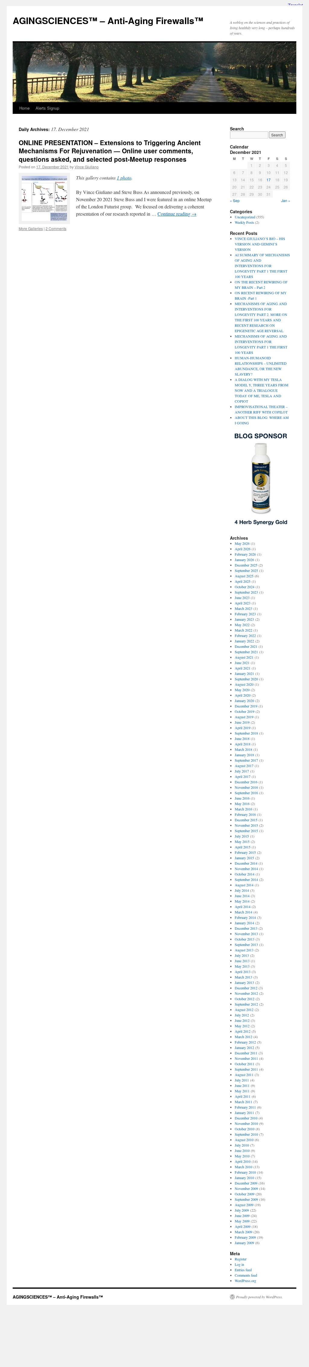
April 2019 (242, 727)
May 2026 (242, 543)
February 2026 (245, 554)
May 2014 (242, 901)
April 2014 (242, 906)
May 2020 (242, 689)
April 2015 (242, 846)
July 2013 (242, 955)
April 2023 (242, 603)
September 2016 (246, 792)
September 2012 (246, 1004)
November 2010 (246, 1123)
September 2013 (246, 944)
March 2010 (243, 1166)
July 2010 (242, 1145)
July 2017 (242, 771)
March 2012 (243, 1036)
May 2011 (242, 1090)
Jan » (285, 200)
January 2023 (244, 619)
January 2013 (244, 982)
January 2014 (244, 922)
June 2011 (242, 1085)
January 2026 (244, 559)
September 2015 (246, 830)
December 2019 (246, 706)
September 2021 (246, 651)
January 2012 (244, 1047)
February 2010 (245, 1172)
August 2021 (244, 657)
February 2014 (245, 917)
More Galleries (31, 228)
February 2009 (245, 1237)
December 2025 (246, 565)
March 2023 (243, 608)
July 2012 (242, 1015)
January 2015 (244, 857)
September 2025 (246, 570)
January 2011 (244, 1112)
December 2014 (246, 863)
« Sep (235, 200)
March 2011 (243, 1101)
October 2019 (244, 711)
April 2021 (242, 668)
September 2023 (246, 592)
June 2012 (242, 1020)
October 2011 (244, 1063)
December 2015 (246, 819)
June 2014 (242, 895)
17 (268, 179)
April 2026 (242, 548)
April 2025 (242, 581)
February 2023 (245, 613)
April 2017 (242, 776)
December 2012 (246, 987)
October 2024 (244, 586)
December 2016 (246, 781)
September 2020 (246, 678)
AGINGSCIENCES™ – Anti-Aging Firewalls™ (108, 20)
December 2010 (246, 1118)
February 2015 (245, 852)
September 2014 (246, 879)
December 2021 (246, 646)
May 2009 (242, 1221)
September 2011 (246, 1069)
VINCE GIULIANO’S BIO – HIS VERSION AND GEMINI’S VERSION (260, 244)
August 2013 (244, 949)
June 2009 (242, 1215)
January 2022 (244, 640)
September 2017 (246, 760)
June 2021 (242, 662)
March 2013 (243, 977)
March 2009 (243, 1231)
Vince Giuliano (87, 166)
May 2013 (242, 966)
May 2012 (242, 1025)
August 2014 (244, 884)
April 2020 (242, 695)
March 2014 (243, 912)
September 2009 (246, 1199)
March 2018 (243, 749)
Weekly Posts (244, 222)
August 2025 (244, 575)
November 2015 (246, 825)
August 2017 (244, 765)
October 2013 (244, 939)
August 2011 (244, 1074)
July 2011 (242, 1080)
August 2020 (244, 684)
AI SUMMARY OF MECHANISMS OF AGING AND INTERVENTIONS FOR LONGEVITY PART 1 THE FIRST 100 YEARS (262, 265)
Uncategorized (245, 216)
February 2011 (245, 1107)
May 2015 (242, 841)
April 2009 (242, 1226)
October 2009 (244, 1193)
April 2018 (242, 743)
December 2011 (246, 1052)
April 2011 (242, 1096)
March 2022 (243, 630)
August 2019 (244, 716)
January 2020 (244, 700)
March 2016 (243, 809)
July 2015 (242, 836)
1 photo (124, 177)
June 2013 (242, 960)
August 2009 (244, 1204)
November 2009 (246, 1188)
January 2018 (244, 754)
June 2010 (242, 1150)
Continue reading (177, 214)
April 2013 (242, 971)
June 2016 (242, 798)
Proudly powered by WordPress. (259, 1296)
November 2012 (246, 993)
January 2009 (244, 1242)
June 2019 (242, 722)
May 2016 (242, 803)
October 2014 (244, 874)
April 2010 (242, 1161)
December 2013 (246, 928)
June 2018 (242, 738)
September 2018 (246, 733)
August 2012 (244, 1009)
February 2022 (245, 635)
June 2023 (242, 597)
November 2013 (246, 933)
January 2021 (244, 673)
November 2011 (246, 1058)
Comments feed (246, 1275)
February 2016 (245, 814)
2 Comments (56, 228)
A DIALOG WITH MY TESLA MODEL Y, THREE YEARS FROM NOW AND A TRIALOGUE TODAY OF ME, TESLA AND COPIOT (261, 390)
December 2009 (246, 1183)
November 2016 (246, 787)
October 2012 (244, 998)
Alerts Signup (47, 108)
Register (241, 1258)
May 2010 (242, 1155)
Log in (239, 1264)
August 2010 (244, 1139)
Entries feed (243, 1269)
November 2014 (246, 868)
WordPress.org (245, 1280)
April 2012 (242, 1031)
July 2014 (242, 890)
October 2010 (244, 1128)
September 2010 (246, 1134)
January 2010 (244, 1177)
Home (24, 108)
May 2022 (242, 624)
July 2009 (242, 1210)
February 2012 (245, 1042)
